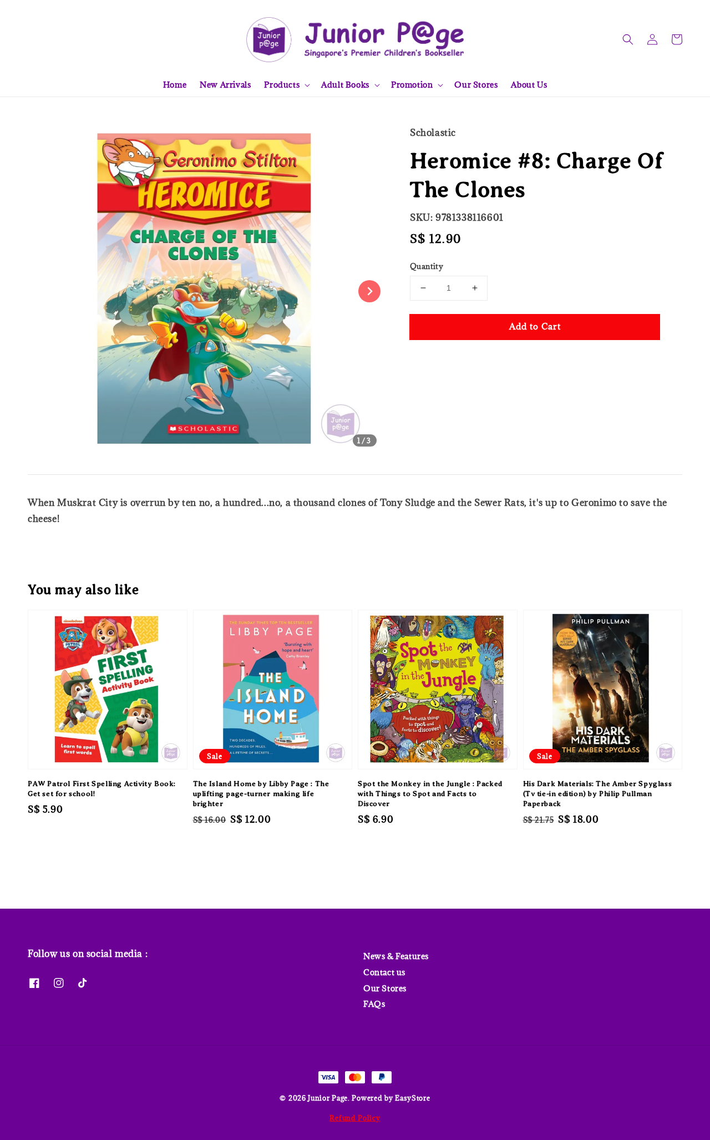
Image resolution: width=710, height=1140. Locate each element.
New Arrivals (225, 84)
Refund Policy (354, 1117)
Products (282, 85)
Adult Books (345, 85)
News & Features (396, 956)
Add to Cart (535, 326)
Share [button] (436, 360)
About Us (529, 84)
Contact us (384, 972)
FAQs (374, 1004)
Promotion (412, 85)
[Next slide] (369, 291)
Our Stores (476, 84)
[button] (628, 39)
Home (174, 84)
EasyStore (412, 1097)
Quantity (426, 266)
